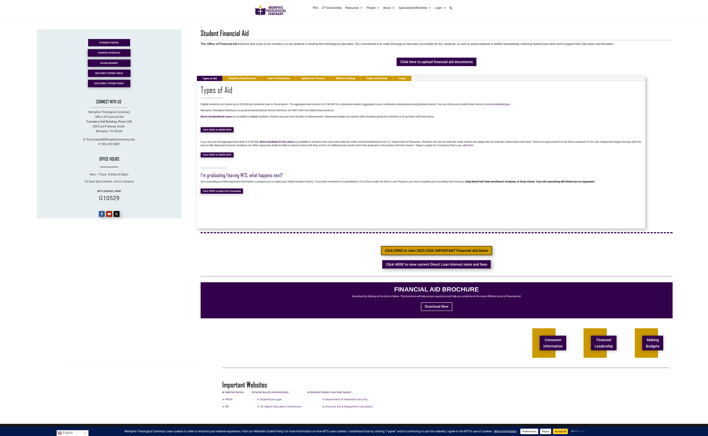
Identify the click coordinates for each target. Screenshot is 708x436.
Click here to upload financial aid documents (436, 62)
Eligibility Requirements (242, 78)
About (387, 8)
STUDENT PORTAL (109, 42)
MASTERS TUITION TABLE (109, 73)
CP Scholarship (332, 8)
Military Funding (345, 78)
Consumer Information (553, 343)
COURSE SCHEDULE (109, 53)
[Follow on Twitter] (116, 214)
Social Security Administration (272, 392)
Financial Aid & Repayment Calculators (348, 406)
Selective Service (234, 392)
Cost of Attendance (279, 78)
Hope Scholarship (376, 78)
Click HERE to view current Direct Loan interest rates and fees (436, 264)
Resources (352, 8)
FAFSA (228, 399)
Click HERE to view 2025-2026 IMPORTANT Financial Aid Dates (436, 250)
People (371, 8)
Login (438, 8)
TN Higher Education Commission (280, 406)
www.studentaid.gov (498, 104)
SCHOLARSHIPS (109, 63)
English (67, 432)
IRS (226, 406)
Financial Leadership (604, 343)
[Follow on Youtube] (109, 214)
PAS (315, 8)
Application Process (313, 78)
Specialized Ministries (413, 8)
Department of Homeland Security (346, 399)
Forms (402, 78)
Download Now (436, 306)
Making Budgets (653, 343)
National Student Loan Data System (330, 392)
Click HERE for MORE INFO (217, 130)
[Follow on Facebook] (102, 214)
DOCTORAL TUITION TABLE (109, 83)
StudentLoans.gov (282, 399)
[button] (451, 8)
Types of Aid (209, 78)
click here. (468, 145)
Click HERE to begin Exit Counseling (222, 191)
